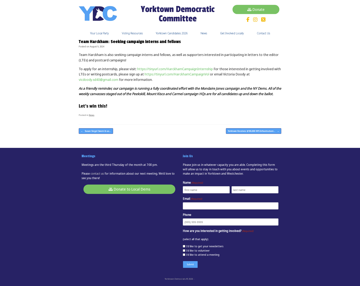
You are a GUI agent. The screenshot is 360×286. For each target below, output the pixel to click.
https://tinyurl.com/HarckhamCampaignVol (177, 74)
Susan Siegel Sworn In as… (96, 131)
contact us (97, 173)
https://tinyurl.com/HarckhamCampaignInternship (175, 69)
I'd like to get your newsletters (205, 246)
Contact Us (263, 33)
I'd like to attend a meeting (202, 254)
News (204, 33)
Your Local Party (99, 33)
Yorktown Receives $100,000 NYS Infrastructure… (253, 131)
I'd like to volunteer (198, 250)
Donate (258, 9)
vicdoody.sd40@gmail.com (98, 79)
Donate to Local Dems (131, 189)
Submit (190, 264)
